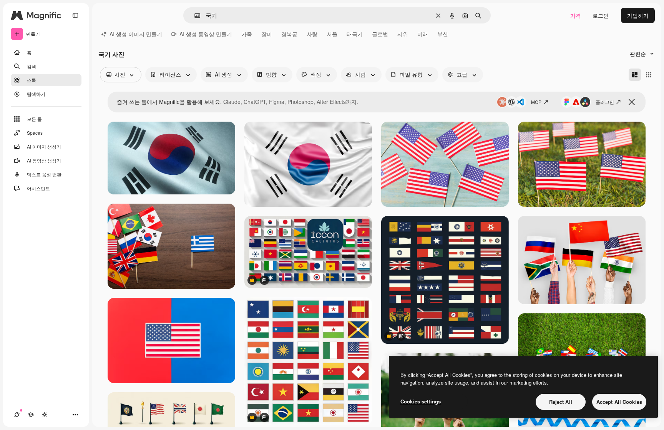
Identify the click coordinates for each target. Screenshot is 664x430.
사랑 (312, 34)
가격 (575, 15)
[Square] (648, 75)
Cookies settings (420, 401)
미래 (422, 34)
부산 (442, 34)
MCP (536, 102)
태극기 (355, 34)
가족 (246, 34)
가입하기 (638, 15)
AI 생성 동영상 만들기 (205, 34)
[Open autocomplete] (194, 15)
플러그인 (605, 102)
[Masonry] (635, 75)
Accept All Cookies (619, 401)
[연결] (17, 414)
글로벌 (380, 34)
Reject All (560, 401)
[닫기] (631, 102)
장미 (266, 34)
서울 (332, 34)
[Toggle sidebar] (75, 15)
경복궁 (289, 34)
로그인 (601, 15)
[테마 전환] (44, 414)
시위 (402, 34)
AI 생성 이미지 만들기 (136, 34)
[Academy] (31, 414)
